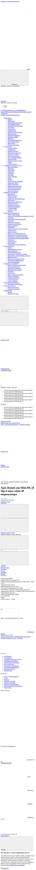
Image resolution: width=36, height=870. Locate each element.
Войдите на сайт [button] (6, 533)
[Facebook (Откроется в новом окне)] (14, 15)
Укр (5, 105)
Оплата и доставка (14, 110)
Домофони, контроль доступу (13, 165)
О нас (2, 110)
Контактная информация (13, 112)
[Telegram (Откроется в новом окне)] (14, 28)
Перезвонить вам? (6, 370)
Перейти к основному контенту (10, 1)
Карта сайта (7, 687)
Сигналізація (8, 146)
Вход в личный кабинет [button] (11, 676)
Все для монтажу (9, 246)
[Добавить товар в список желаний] (14, 525)
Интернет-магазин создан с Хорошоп (12, 638)
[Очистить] (14, 319)
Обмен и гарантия (9, 683)
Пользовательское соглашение (13, 686)
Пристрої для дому (9, 286)
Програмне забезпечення (11, 282)
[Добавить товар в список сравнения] (14, 511)
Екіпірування (8, 290)
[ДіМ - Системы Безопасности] (9, 616)
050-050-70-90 (5, 340)
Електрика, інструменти (11, 263)
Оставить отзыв (5, 501)
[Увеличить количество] (14, 558)
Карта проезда (5, 836)
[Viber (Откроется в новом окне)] (14, 42)
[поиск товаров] (14, 303)
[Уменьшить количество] (14, 542)
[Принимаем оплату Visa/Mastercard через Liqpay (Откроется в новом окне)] (16, 636)
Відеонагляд (7, 118)
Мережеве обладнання (11, 192)
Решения (6, 110)
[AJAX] (3, 404)
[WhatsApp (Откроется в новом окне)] (14, 55)
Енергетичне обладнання (11, 213)
